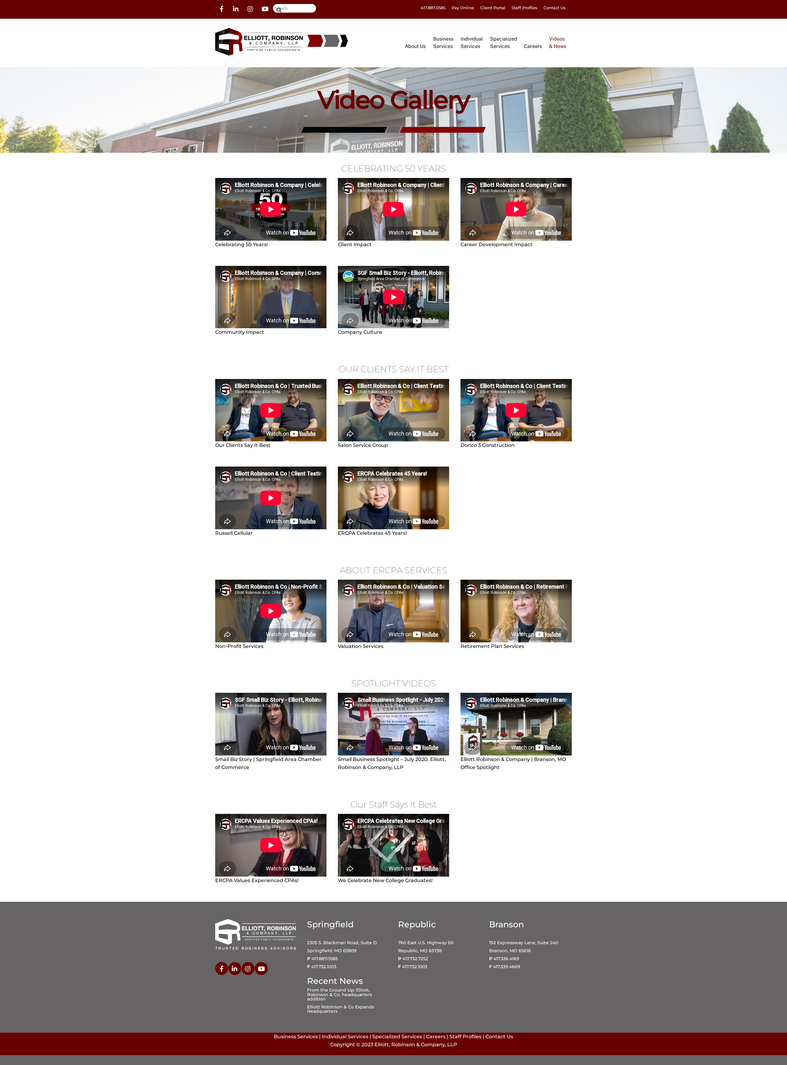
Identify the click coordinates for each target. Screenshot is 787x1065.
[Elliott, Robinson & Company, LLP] (259, 53)
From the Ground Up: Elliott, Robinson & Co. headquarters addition (339, 994)
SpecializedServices (503, 42)
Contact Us (555, 7)
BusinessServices (443, 42)
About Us (415, 46)
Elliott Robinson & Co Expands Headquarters (340, 1009)
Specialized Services (397, 1036)
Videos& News (557, 42)
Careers (533, 46)
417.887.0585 (433, 7)
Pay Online (463, 7)
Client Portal (492, 7)
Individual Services (345, 1036)
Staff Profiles (524, 7)
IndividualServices (472, 42)
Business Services (296, 1036)
